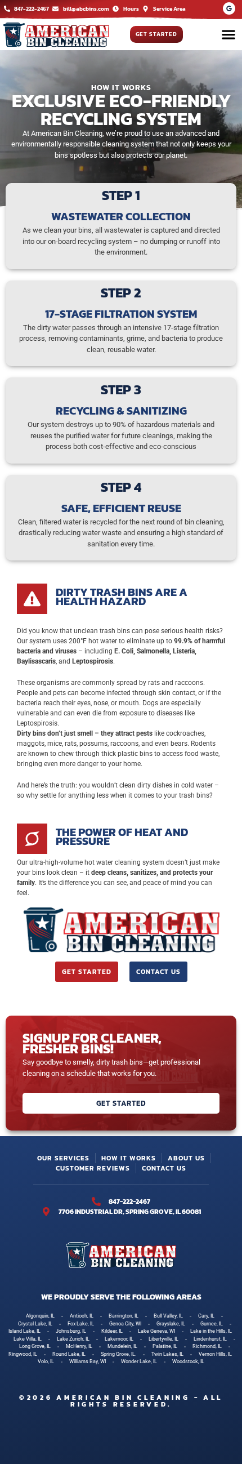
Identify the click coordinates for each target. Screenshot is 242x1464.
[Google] (229, 8)
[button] (228, 35)
